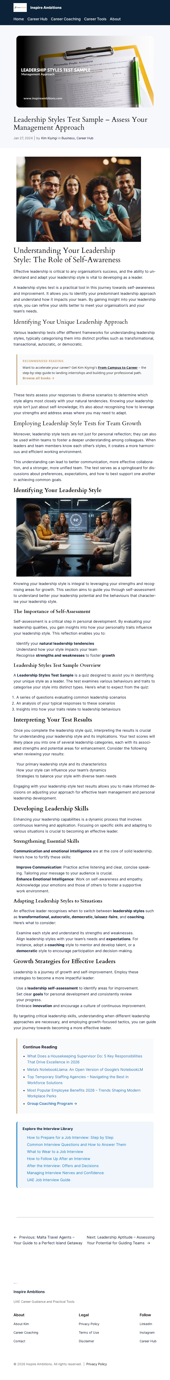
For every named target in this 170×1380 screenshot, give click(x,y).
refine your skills (53, 305)
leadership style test (66, 786)
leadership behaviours (101, 709)
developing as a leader (122, 277)
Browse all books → (38, 378)
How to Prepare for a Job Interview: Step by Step (70, 1137)
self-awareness (141, 287)
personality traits (120, 627)
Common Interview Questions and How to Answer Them (76, 1144)
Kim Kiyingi (49, 138)
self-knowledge (63, 407)
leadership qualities (30, 627)
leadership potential (77, 595)
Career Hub (85, 138)
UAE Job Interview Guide (48, 1180)
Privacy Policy (96, 1364)
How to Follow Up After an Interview (58, 1158)
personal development (96, 621)
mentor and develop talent (103, 945)
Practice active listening (84, 867)
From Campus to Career (118, 367)
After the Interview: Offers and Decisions (63, 1166)
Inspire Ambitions (46, 7)
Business (68, 138)
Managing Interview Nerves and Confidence (65, 1173)
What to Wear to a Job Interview (55, 1151)
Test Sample (62, 675)
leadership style (71, 277)
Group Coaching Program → (52, 1103)
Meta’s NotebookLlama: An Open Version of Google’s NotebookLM (85, 1069)
